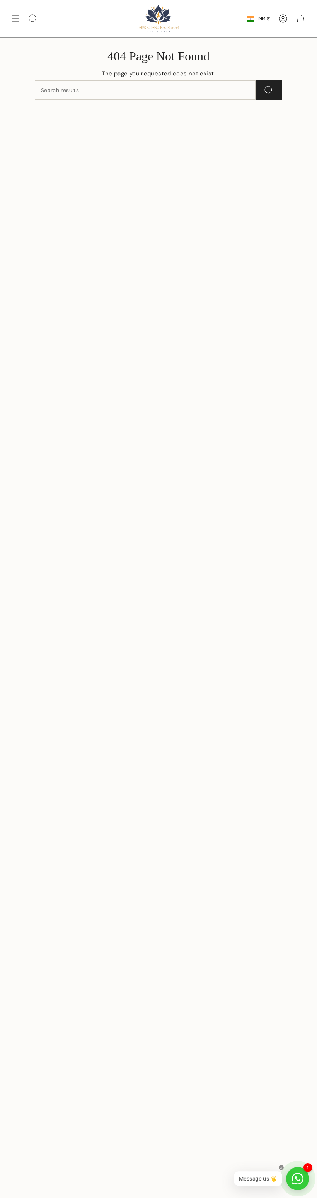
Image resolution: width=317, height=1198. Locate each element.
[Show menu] (15, 19)
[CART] (301, 19)
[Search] (269, 90)
